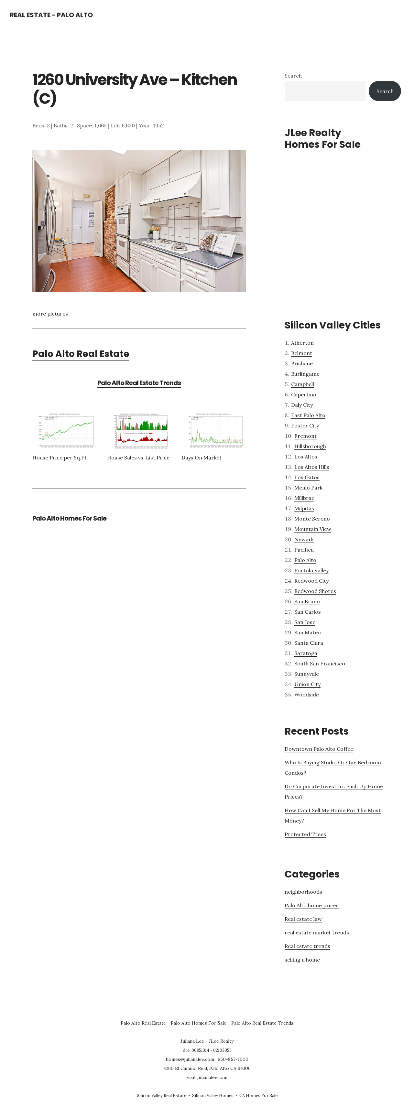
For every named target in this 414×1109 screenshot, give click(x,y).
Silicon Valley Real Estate (161, 1095)
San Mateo (307, 632)
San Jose (304, 622)
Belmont (301, 353)
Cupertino (303, 394)
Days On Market (201, 457)
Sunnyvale (306, 674)
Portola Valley (311, 570)
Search (293, 75)
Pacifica (304, 549)
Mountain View (312, 529)
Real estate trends (307, 946)
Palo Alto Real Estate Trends (139, 382)
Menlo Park (308, 487)
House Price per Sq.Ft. (60, 457)
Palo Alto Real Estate (80, 354)
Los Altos (305, 456)
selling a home (302, 959)
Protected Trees (305, 834)
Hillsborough (310, 446)
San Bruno (307, 601)
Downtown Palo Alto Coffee (319, 749)
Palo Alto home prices (312, 905)
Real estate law (303, 919)
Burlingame (305, 374)
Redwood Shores (315, 591)
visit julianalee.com (207, 1077)
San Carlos (307, 611)
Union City (307, 684)
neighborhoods (303, 891)
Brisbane (302, 363)
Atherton (302, 342)
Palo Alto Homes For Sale (69, 518)
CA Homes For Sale (258, 1095)
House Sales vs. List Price (138, 457)
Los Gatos (307, 477)
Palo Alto (305, 560)
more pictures (50, 313)
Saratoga (305, 653)
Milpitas (304, 508)
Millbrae (304, 498)
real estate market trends (317, 932)
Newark (304, 539)
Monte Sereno (312, 518)
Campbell (302, 384)
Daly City (302, 405)
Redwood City (311, 580)
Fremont (305, 436)
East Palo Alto (308, 415)
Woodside (306, 694)
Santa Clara (308, 643)
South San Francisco (319, 663)
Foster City (305, 425)
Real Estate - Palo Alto (51, 14)
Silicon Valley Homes (213, 1095)
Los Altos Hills (311, 467)
